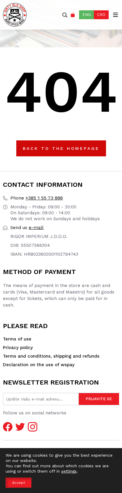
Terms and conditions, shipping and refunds (51, 356)
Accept (18, 483)
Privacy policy (18, 347)
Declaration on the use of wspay (39, 364)
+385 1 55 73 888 (36, 198)
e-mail (27, 227)
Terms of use (17, 339)
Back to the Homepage (61, 148)
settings (69, 471)
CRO (101, 14)
